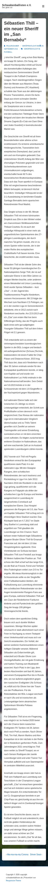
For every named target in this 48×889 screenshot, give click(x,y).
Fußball (8, 52)
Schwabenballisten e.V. (16, 5)
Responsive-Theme (13, 881)
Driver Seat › (36, 854)
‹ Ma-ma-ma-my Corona (17, 854)
